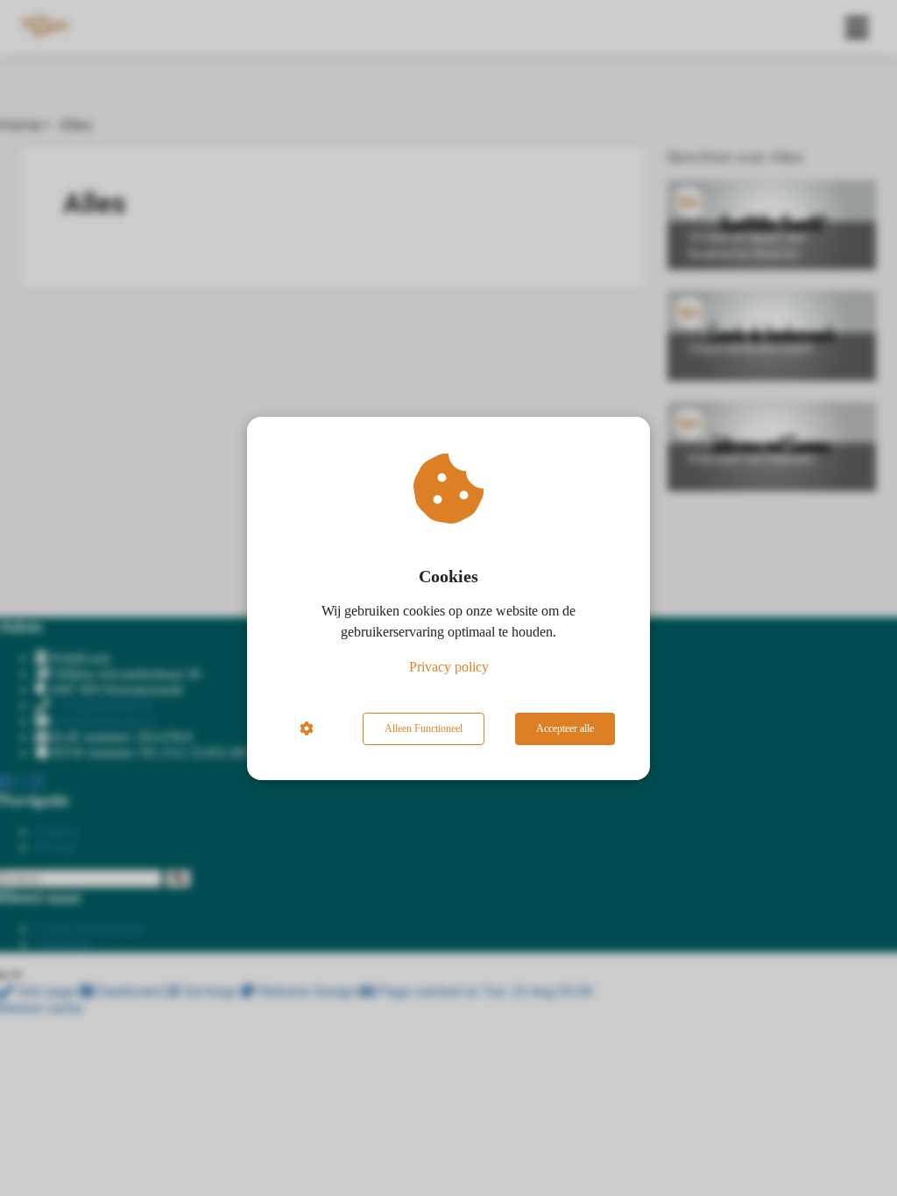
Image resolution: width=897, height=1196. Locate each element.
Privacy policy (449, 666)
